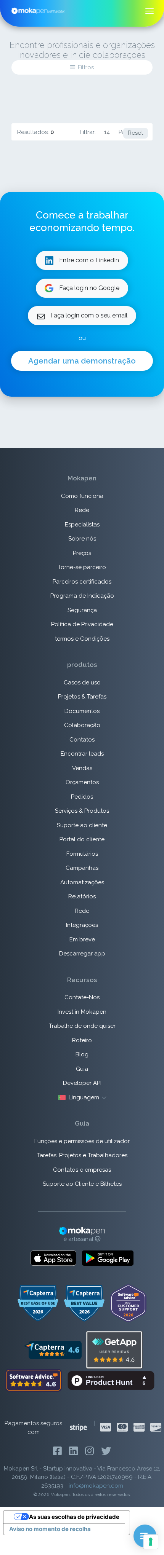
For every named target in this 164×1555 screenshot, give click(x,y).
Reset (135, 132)
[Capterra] (52, 1349)
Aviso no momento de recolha (50, 1529)
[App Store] (53, 1258)
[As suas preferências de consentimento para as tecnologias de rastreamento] (150, 1541)
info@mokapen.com (96, 1485)
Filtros (86, 67)
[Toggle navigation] (150, 11)
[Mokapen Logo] (38, 10)
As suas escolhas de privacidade (74, 1516)
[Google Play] (107, 1258)
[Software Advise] (34, 1379)
